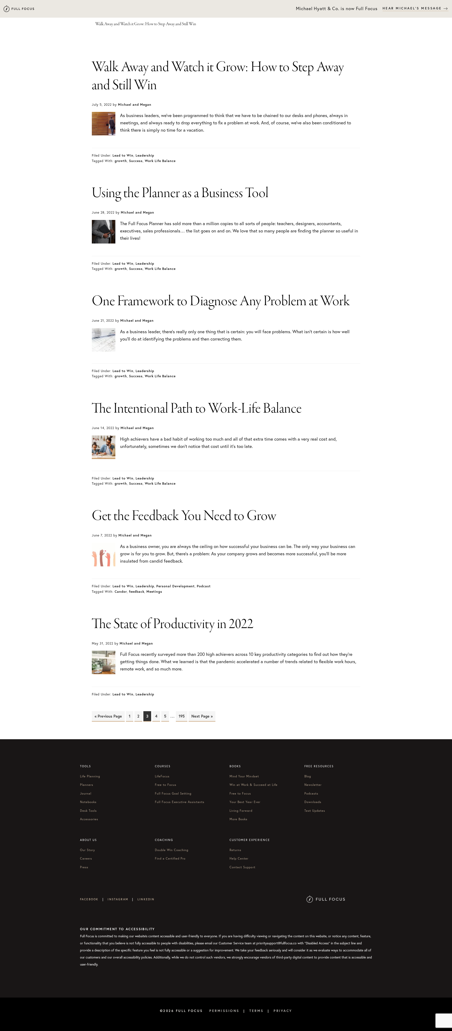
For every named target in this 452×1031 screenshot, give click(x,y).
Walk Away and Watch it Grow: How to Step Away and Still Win (218, 76)
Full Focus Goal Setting (173, 794)
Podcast (204, 586)
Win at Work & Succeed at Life (254, 785)
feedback (136, 591)
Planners (86, 785)
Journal (85, 794)
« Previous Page (108, 716)
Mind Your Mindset (244, 776)
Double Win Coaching (172, 850)
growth (121, 161)
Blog (307, 776)
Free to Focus (166, 785)
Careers (86, 858)
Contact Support (242, 867)
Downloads (312, 802)
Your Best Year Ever (245, 802)
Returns (235, 850)
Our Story (87, 850)
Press (84, 867)
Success (136, 161)
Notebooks (88, 802)
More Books (238, 819)
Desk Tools (88, 811)
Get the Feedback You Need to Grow (184, 516)
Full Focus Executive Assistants (179, 802)
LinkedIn (145, 899)
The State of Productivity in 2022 (172, 624)
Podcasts (311, 794)
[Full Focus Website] (326, 899)
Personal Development (175, 586)
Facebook (89, 899)
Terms (256, 1011)
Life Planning (90, 776)
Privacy (283, 1011)
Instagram (118, 899)
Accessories (89, 819)
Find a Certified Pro (170, 858)
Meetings (154, 591)
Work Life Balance (160, 161)
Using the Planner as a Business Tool (180, 193)
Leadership (145, 155)
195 (183, 716)
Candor (121, 591)
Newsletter (313, 785)
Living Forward (241, 811)
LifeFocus (162, 776)
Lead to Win (123, 155)
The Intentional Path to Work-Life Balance (197, 409)
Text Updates (314, 811)
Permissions (224, 1011)
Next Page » (202, 716)
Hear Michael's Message (413, 8)
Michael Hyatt (19, 8)
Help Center (239, 858)
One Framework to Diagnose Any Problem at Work (221, 301)
